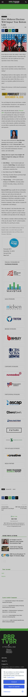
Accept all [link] (14, 682)
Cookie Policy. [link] (11, 677)
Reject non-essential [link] (14, 686)
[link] (7, 691)
